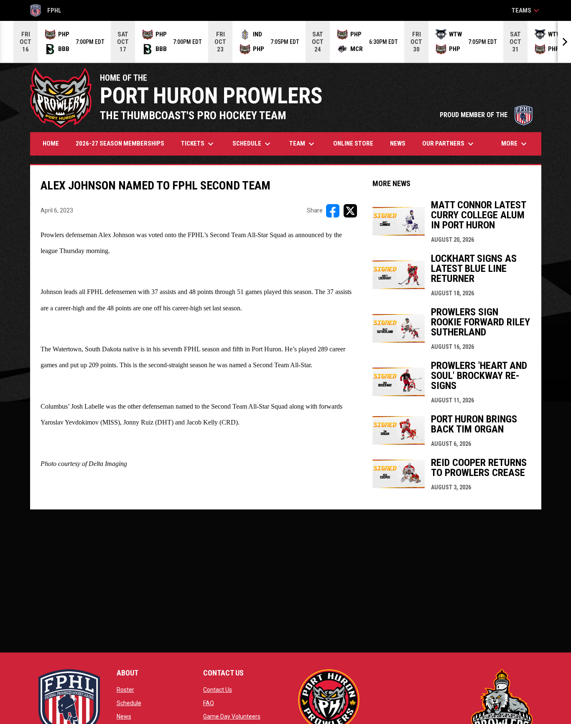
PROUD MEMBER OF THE (486, 115)
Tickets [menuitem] (198, 144)
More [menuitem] (515, 144)
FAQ (208, 703)
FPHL (46, 12)
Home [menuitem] (51, 143)
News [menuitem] (397, 143)
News (124, 716)
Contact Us (217, 689)
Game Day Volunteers (231, 716)
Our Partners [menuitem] (449, 144)
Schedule (129, 703)
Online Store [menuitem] (356, 143)
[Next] (564, 42)
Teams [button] (526, 10)
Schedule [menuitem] (252, 144)
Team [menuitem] (302, 144)
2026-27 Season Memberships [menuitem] (120, 143)
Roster (125, 689)
